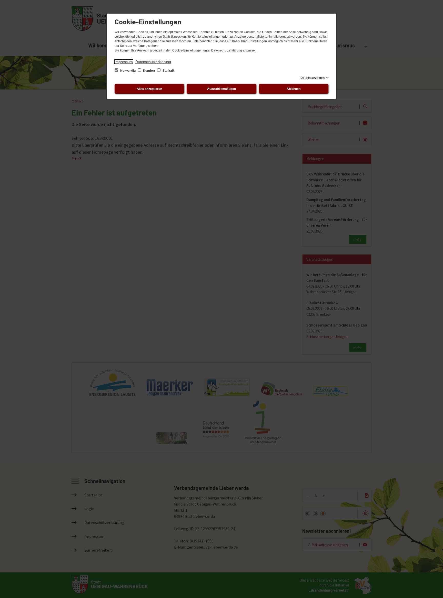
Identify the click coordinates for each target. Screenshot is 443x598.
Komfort (149, 70)
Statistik (168, 70)
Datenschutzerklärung (153, 62)
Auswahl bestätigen (221, 89)
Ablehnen (293, 89)
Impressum (124, 62)
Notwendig (127, 70)
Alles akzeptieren (149, 89)
